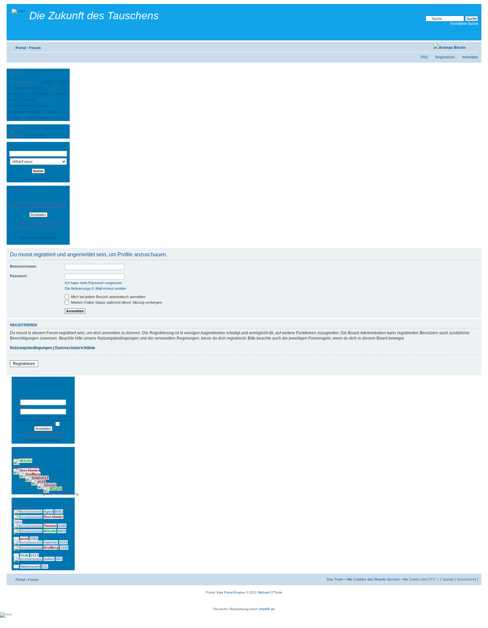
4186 (62, 526)
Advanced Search (38, 179)
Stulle (24, 555)
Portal (21, 48)
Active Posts (35, 135)
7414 (18, 522)
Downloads (16, 93)
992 (59, 559)
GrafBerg (51, 547)
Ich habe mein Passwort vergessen (93, 283)
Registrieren (445, 57)
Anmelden (470, 57)
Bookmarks (41, 93)
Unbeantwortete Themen (27, 105)
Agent (48, 511)
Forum (35, 48)
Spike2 (49, 559)
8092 (59, 511)
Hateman (51, 542)
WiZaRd (50, 531)
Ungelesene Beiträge (24, 111)
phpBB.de (267, 609)
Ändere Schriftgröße (473, 46)
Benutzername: (23, 266)
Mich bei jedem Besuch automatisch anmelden (107, 297)
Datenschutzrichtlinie (75, 347)
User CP (30, 99)
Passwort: (19, 276)
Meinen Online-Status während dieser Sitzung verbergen (116, 302)
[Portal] (18, 10)
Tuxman (50, 526)
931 (45, 566)
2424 (63, 542)
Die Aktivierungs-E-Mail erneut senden (95, 288)
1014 (35, 555)
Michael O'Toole (270, 592)
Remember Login (40, 423)
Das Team (335, 579)
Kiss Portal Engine (231, 592)
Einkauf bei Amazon (30, 88)
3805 (62, 531)
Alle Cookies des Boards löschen (373, 579)
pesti (24, 538)
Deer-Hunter (53, 517)
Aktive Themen (40, 117)
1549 (64, 547)
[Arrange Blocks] (450, 47)
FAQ (424, 57)
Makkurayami (30, 566)
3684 (34, 538)
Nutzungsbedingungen (31, 347)
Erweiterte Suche (464, 24)
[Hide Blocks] (9, 67)
